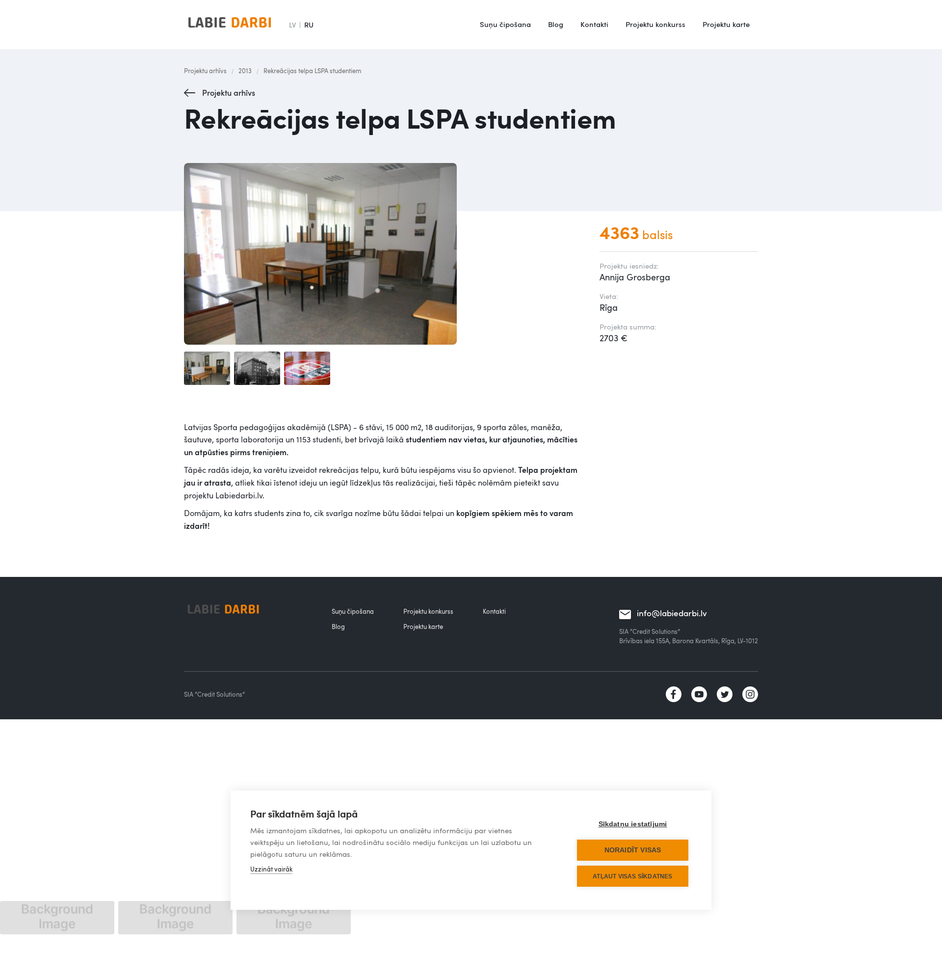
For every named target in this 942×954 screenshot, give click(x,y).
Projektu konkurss (655, 24)
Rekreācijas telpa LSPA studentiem (312, 70)
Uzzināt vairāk (271, 869)
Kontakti (594, 24)
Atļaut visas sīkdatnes (632, 876)
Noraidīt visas (632, 850)
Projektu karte (726, 24)
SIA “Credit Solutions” (214, 694)
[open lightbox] (382, 254)
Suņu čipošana (505, 24)
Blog (555, 24)
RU (309, 24)
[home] (229, 24)
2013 (245, 70)
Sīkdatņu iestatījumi (633, 824)
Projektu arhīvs (205, 70)
